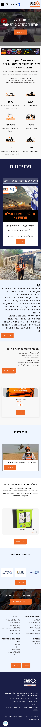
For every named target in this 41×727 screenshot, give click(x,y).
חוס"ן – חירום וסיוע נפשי (14, 621)
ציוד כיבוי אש (17, 654)
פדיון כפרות (17, 632)
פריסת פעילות (36, 624)
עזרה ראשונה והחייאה (15, 649)
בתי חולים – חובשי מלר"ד (14, 625)
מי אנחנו (38, 619)
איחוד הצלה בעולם (35, 627)
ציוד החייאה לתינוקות (15, 622)
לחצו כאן (12, 699)
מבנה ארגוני (37, 621)
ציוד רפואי (17, 646)
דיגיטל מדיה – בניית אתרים (16, 716)
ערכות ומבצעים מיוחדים (14, 653)
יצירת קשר (34, 704)
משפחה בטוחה (16, 627)
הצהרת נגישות (36, 630)
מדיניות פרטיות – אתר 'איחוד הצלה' (31, 632)
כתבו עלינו (37, 645)
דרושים (38, 629)
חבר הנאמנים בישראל (34, 622)
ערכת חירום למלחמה (15, 630)
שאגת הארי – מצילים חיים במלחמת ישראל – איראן (21, 181)
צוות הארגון (37, 625)
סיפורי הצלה (36, 643)
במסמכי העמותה (21, 696)
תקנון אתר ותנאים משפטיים (33, 633)
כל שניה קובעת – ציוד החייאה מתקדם (11, 629)
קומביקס (31, 719)
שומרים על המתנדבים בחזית (13, 619)
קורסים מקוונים (16, 651)
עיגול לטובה (17, 624)
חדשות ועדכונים (36, 641)
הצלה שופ (17, 644)
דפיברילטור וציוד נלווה (14, 648)
